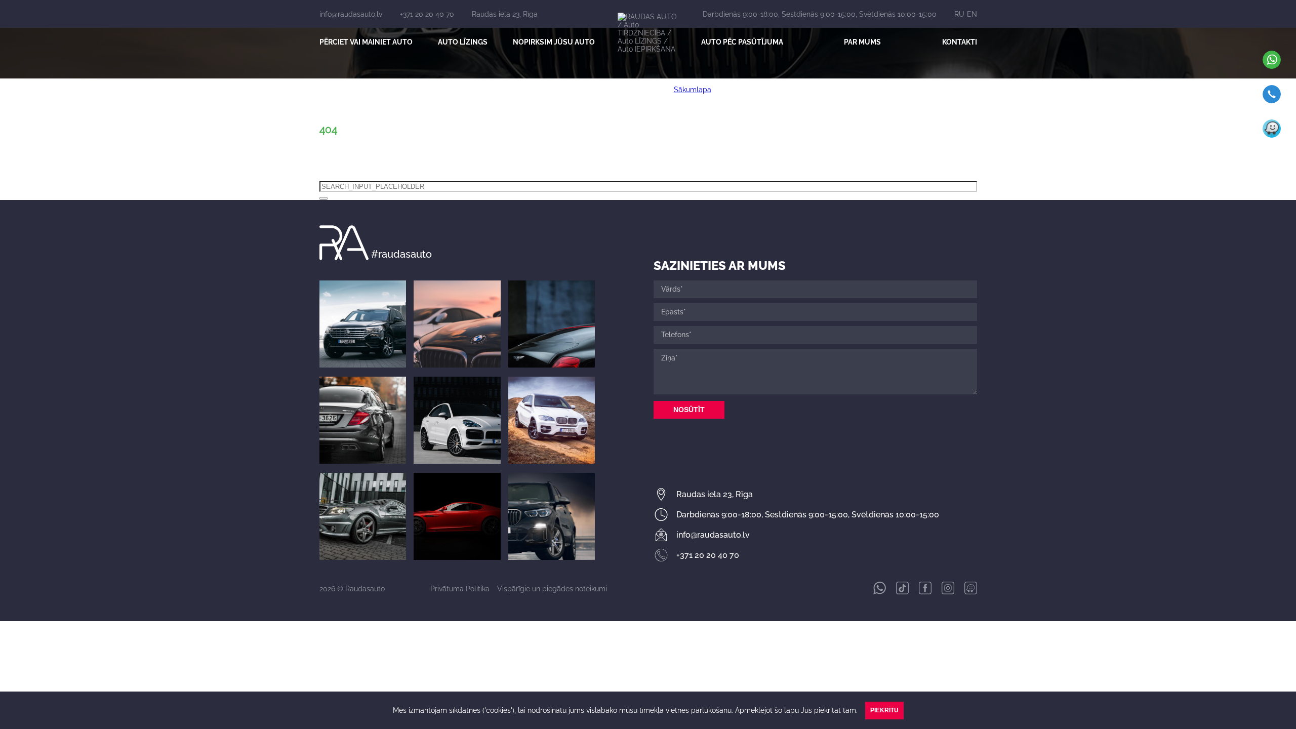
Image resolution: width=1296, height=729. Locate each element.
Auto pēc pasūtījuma (742, 42)
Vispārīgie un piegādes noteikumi (552, 589)
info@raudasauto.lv (350, 14)
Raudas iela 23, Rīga (505, 14)
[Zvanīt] (1272, 101)
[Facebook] (925, 592)
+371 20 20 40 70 (427, 14)
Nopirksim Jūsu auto (554, 42)
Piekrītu (884, 710)
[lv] (323, 198)
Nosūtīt (689, 410)
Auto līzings (463, 42)
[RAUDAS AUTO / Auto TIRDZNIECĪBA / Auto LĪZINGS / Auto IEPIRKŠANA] (648, 39)
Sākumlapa (692, 90)
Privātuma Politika (460, 589)
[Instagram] (1270, 196)
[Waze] (1272, 135)
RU (959, 14)
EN (972, 14)
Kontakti (959, 42)
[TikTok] (1270, 165)
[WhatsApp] (1272, 66)
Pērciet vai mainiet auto (366, 42)
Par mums (862, 42)
